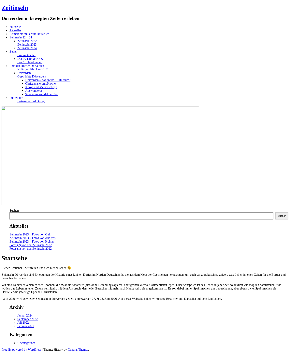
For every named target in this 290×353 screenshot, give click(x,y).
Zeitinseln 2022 (27, 41)
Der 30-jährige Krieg (30, 58)
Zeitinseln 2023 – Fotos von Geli (30, 234)
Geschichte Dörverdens (32, 76)
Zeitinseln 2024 (27, 48)
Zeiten (13, 51)
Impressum (16, 97)
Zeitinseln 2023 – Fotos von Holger (31, 241)
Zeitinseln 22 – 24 (20, 37)
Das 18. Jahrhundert (29, 62)
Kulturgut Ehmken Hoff (32, 69)
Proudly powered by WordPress (21, 349)
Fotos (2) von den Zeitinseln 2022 (30, 245)
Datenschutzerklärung (31, 101)
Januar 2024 (25, 315)
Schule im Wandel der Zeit (41, 94)
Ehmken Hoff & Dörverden (26, 65)
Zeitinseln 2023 (27, 44)
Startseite (15, 26)
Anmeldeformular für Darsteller (29, 33)
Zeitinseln (15, 7)
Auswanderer (33, 90)
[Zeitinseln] (100, 203)
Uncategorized (26, 343)
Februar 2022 (25, 326)
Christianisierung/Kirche (40, 83)
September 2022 (27, 319)
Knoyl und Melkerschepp (41, 87)
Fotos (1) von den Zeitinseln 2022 (30, 248)
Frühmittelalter (26, 55)
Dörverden (24, 73)
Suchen (14, 210)
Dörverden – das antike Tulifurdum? (47, 80)
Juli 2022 (23, 322)
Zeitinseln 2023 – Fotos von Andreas (32, 238)
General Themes (78, 349)
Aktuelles (15, 30)
